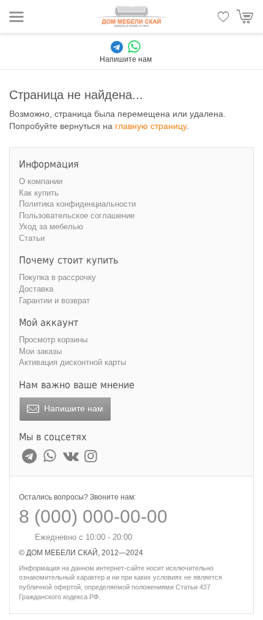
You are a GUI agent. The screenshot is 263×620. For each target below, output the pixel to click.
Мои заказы (40, 351)
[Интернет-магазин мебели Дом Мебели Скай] (131, 16)
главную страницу (151, 126)
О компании (40, 181)
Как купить (39, 192)
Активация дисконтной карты (72, 362)
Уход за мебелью (51, 226)
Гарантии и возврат (54, 300)
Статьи (32, 238)
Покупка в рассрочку (57, 277)
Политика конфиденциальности (77, 204)
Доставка (36, 288)
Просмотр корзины (53, 339)
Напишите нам (72, 408)
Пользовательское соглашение (77, 215)
